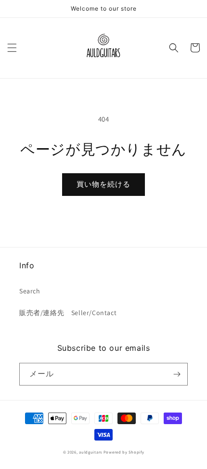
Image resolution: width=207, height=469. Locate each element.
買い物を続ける (103, 184)
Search (29, 291)
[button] (12, 47)
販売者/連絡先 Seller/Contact (67, 312)
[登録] (176, 374)
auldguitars (90, 452)
